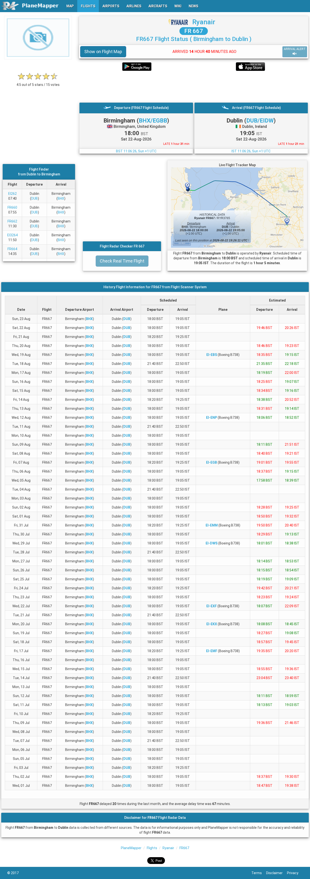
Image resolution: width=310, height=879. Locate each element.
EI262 (12, 194)
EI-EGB (211, 462)
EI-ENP (211, 417)
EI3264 (12, 235)
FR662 (12, 221)
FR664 (12, 249)
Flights (152, 848)
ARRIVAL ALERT (295, 49)
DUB (34, 198)
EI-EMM (212, 525)
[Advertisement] (194, 87)
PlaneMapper (131, 848)
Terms (258, 873)
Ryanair (203, 22)
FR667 (184, 848)
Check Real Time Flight (122, 260)
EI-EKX (211, 624)
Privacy (295, 873)
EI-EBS (211, 355)
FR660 (12, 207)
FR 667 (193, 31)
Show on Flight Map (103, 51)
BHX (61, 198)
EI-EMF (211, 651)
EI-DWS (211, 543)
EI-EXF (211, 606)
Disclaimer (276, 873)
